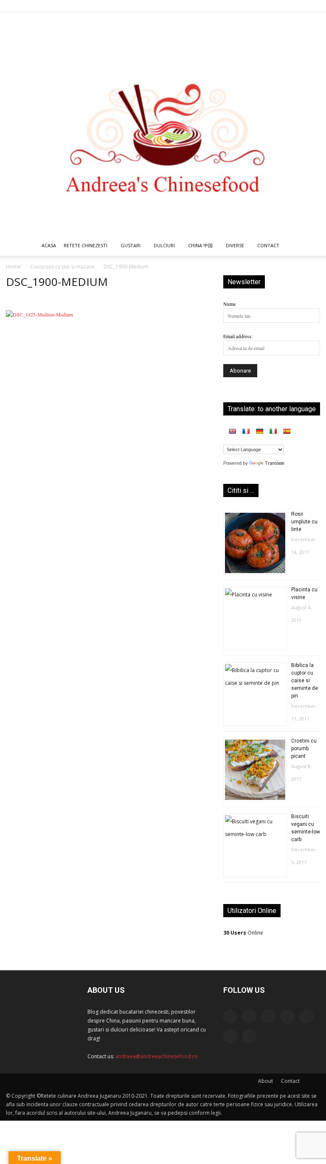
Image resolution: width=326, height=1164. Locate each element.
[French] (246, 431)
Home (13, 266)
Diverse (235, 245)
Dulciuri (164, 245)
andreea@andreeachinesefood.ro (156, 1056)
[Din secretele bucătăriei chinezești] (163, 123)
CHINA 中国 (200, 245)
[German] (259, 431)
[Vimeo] (299, 6)
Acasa (49, 245)
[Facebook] (229, 6)
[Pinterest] (271, 6)
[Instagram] (243, 6)
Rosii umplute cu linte (304, 521)
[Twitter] (285, 6)
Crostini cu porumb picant (304, 748)
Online (243, 932)
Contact (290, 1081)
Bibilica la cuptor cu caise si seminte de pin (304, 680)
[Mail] (257, 6)
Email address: (238, 336)
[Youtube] (313, 6)
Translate (274, 463)
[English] (232, 431)
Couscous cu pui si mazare (62, 266)
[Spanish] (286, 431)
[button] (310, 246)
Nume (229, 303)
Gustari (131, 245)
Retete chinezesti (85, 245)
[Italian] (273, 431)
